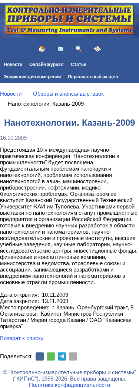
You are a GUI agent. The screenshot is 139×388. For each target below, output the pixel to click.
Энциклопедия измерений (32, 76)
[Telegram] (62, 356)
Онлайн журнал (46, 64)
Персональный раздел (93, 76)
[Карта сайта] (97, 49)
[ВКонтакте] (40, 356)
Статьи (78, 64)
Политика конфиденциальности (69, 385)
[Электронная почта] (73, 356)
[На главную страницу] (42, 49)
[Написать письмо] (60, 49)
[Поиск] (79, 49)
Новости (13, 64)
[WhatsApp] (51, 356)
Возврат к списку (22, 338)
